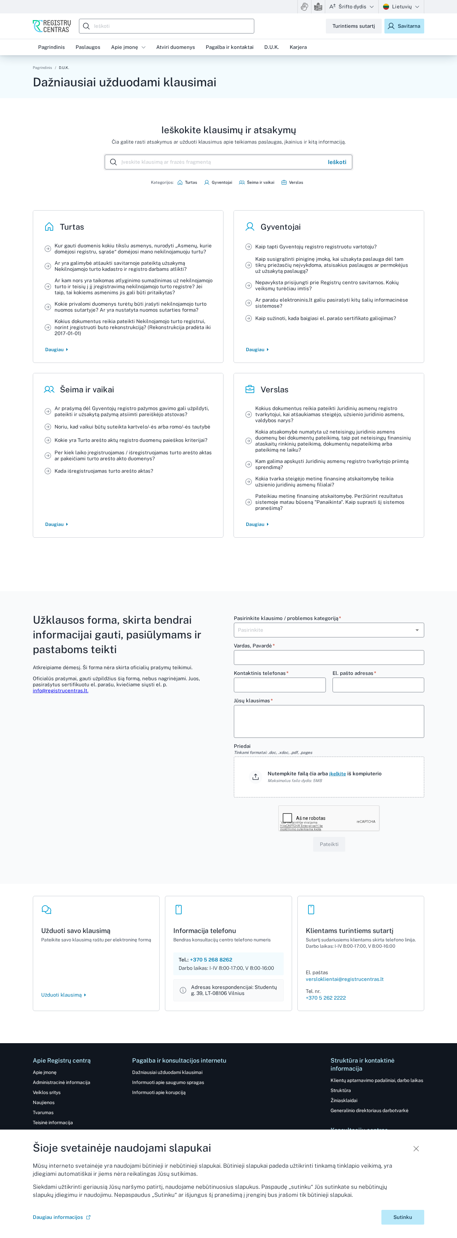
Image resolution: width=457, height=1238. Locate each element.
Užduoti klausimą (61, 995)
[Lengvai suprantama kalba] (318, 6)
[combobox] (168, 26)
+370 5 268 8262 (211, 959)
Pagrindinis (42, 68)
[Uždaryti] (416, 1149)
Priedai (273, 749)
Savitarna (409, 26)
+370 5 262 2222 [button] (326, 998)
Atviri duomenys (175, 47)
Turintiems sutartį (354, 26)
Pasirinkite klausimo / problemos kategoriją (287, 618)
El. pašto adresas (354, 673)
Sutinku (402, 1217)
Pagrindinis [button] (51, 47)
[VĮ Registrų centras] (52, 26)
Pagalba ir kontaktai (230, 47)
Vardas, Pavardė (254, 645)
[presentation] (329, 777)
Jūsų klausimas (253, 700)
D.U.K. (271, 47)
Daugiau (54, 349)
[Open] (417, 630)
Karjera (298, 47)
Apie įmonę (124, 47)
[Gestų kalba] (304, 6)
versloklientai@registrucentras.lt (345, 979)
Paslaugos (88, 47)
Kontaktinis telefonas (261, 673)
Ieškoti (337, 162)
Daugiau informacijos (58, 1217)
